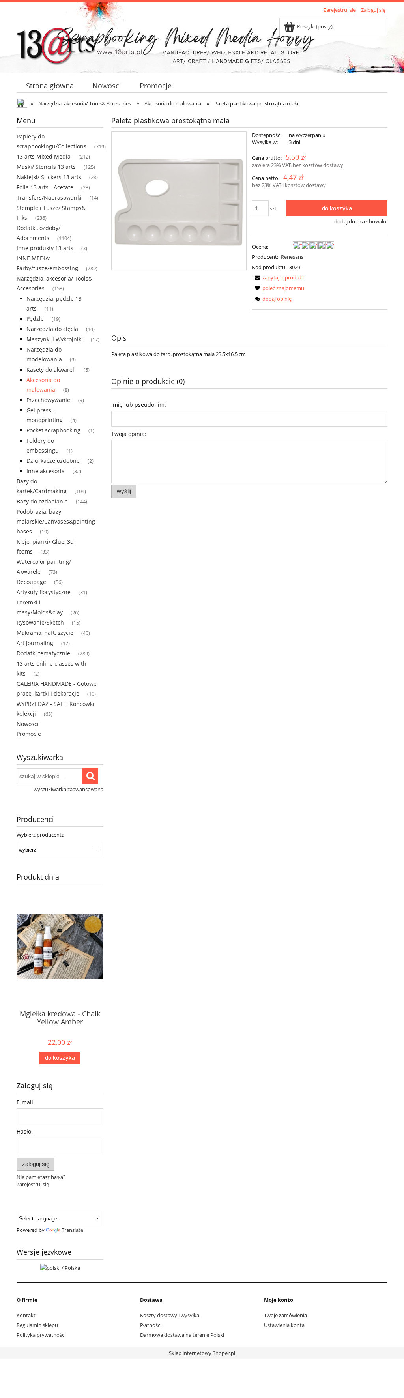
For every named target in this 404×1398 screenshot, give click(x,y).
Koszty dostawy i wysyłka (169, 1315)
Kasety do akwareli (51, 369)
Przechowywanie (48, 400)
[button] (278, 277)
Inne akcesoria (45, 471)
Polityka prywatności (41, 1334)
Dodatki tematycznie (43, 653)
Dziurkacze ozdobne (53, 460)
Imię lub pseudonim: (138, 404)
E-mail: (26, 1102)
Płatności (150, 1325)
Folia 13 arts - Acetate (45, 187)
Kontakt (26, 1315)
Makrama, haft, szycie (45, 632)
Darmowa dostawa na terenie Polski (182, 1334)
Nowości (28, 724)
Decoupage (31, 582)
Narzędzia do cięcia (52, 329)
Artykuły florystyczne (44, 592)
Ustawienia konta (284, 1325)
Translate (72, 1229)
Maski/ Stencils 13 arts (46, 166)
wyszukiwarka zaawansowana (68, 789)
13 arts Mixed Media (44, 156)
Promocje (29, 733)
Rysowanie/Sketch (40, 622)
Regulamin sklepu (37, 1325)
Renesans (292, 256)
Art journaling (35, 643)
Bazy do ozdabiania (42, 501)
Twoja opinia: (128, 434)
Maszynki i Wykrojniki (54, 339)
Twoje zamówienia (285, 1315)
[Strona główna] (56, 42)
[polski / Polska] (60, 1267)
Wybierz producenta (40, 834)
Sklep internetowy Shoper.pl (202, 1353)
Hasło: (25, 1131)
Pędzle (35, 318)
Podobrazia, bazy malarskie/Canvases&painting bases (56, 521)
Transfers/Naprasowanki (49, 197)
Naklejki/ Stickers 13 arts (49, 177)
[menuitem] (50, 86)
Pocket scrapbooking (53, 430)
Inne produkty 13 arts (45, 248)
